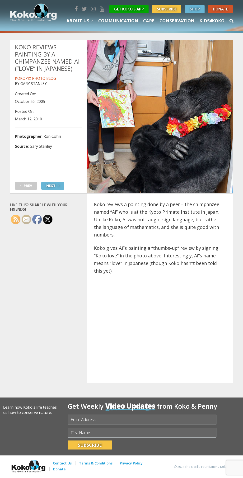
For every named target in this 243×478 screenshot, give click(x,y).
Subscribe (167, 9)
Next (51, 185)
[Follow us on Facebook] (76, 9)
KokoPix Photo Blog (35, 78)
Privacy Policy (131, 463)
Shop (195, 9)
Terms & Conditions (95, 463)
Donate (220, 9)
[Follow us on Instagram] (93, 9)
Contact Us (62, 463)
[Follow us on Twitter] (84, 9)
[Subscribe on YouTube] (102, 9)
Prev (28, 185)
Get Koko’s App (129, 9)
